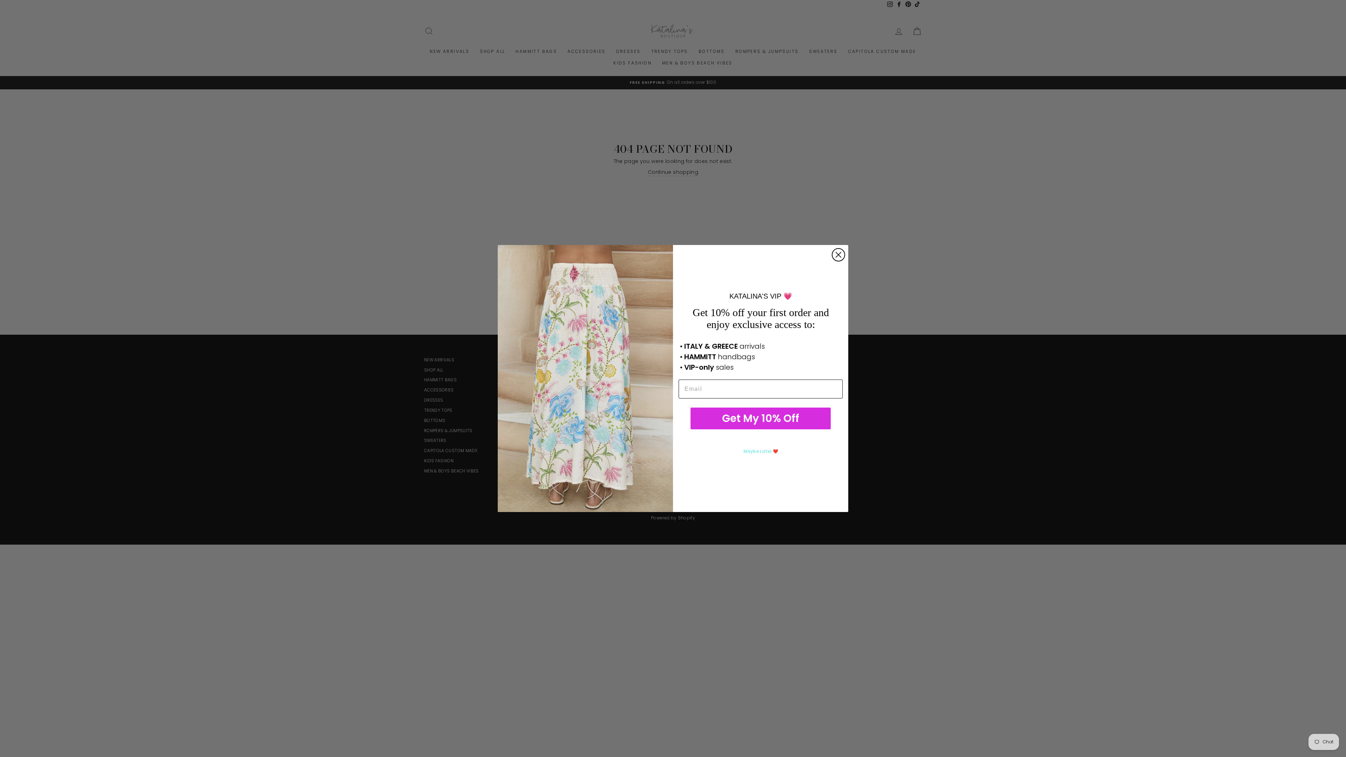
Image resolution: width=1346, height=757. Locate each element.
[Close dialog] (838, 254)
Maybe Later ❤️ (760, 451)
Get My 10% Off (760, 418)
